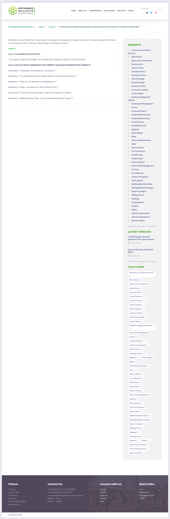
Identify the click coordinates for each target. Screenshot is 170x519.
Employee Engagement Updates (140, 327)
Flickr (102, 501)
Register (12, 48)
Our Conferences (138, 151)
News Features (138, 148)
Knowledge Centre (146, 496)
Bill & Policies (137, 57)
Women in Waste (138, 221)
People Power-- (136, 387)
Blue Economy (137, 64)
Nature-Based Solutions (141, 140)
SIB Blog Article (138, 195)
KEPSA (141, 498)
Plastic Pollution (138, 162)
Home (73, 11)
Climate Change (138, 79)
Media (131, 11)
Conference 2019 (139, 86)
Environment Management (142, 104)
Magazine (135, 129)
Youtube (103, 498)
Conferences (95, 11)
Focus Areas (109, 11)
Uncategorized (138, 202)
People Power (137, 155)
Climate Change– (138, 83)
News (134, 144)
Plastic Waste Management (143, 166)
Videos (134, 210)
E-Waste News (137, 93)
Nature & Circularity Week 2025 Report (140, 251)
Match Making (137, 133)
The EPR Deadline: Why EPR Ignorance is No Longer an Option (141, 238)
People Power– (137, 159)
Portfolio (135, 170)
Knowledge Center (139, 126)
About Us (83, 11)
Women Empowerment (141, 213)
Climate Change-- (136, 309)
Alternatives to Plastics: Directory (141, 274)
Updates (135, 206)
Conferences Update (140, 90)
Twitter (103, 492)
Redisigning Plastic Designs (142, 188)
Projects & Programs (140, 177)
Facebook (104, 496)
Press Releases (138, 173)
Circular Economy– (139, 75)
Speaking (135, 199)
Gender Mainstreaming (141, 115)
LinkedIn (103, 489)
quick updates (137, 180)
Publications (144, 492)
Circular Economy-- (138, 301)
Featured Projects (139, 111)
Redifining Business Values (142, 184)
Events (134, 107)
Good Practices (138, 122)
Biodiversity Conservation (142, 61)
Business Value (137, 68)
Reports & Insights (139, 191)
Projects (121, 11)
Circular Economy (139, 72)
